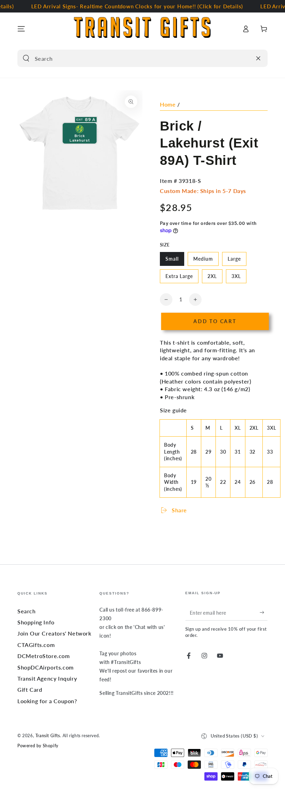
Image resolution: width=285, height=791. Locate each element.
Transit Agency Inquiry (47, 678)
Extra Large (179, 278)
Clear (244, 58)
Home (168, 104)
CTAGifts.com (36, 644)
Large (236, 261)
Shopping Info (36, 622)
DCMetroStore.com (43, 656)
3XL (238, 278)
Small (174, 261)
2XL (214, 278)
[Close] (258, 58)
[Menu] (21, 28)
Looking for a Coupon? (47, 701)
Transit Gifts (47, 735)
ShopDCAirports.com (45, 667)
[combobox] (134, 58)
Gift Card (29, 689)
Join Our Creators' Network (54, 633)
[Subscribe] (264, 612)
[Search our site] (26, 58)
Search (26, 611)
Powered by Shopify (37, 745)
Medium (206, 261)
